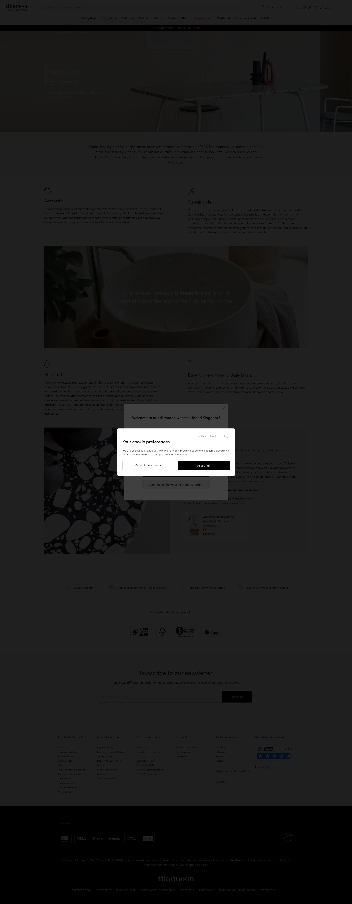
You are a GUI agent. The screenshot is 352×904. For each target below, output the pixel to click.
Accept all (203, 465)
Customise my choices (148, 465)
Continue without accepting (212, 436)
